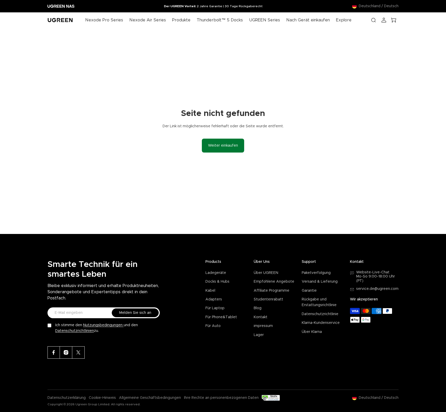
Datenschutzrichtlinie (320, 314)
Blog (257, 308)
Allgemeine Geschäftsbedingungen (150, 398)
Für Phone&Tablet (221, 317)
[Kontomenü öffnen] (384, 20)
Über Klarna (312, 332)
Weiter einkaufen (223, 145)
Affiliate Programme (271, 290)
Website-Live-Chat (372, 272)
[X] (78, 352)
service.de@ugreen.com (377, 289)
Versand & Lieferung (320, 281)
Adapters (213, 299)
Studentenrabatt (268, 299)
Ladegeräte (215, 273)
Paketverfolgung (316, 273)
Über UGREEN (266, 273)
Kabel (210, 290)
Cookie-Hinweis (102, 398)
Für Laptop (215, 308)
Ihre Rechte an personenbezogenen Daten (221, 398)
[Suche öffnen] (373, 20)
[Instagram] (66, 352)
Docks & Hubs (217, 281)
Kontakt (260, 317)
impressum (263, 326)
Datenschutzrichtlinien (74, 331)
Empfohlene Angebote (274, 281)
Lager (259, 335)
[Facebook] (53, 352)
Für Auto (213, 326)
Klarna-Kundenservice (321, 323)
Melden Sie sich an (135, 313)
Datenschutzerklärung (66, 398)
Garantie (309, 290)
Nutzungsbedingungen (103, 325)
